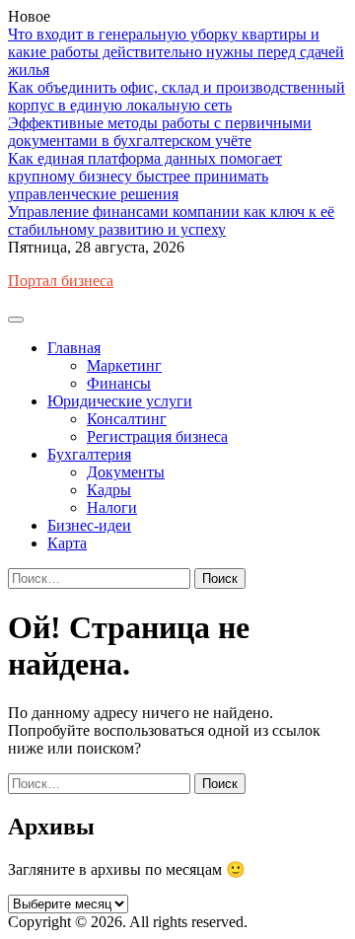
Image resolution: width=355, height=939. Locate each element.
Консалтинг (127, 418)
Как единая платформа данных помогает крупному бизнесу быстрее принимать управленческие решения (145, 176)
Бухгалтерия (89, 454)
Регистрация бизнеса (157, 436)
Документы (126, 472)
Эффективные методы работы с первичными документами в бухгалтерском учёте (160, 131)
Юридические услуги (119, 401)
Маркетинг (124, 365)
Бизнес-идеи (89, 525)
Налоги (112, 507)
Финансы (119, 383)
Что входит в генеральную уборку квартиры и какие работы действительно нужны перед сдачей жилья (176, 52)
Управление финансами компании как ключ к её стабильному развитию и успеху (171, 220)
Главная (74, 347)
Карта (67, 543)
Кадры (109, 489)
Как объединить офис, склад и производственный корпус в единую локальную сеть (176, 96)
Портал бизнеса (60, 280)
